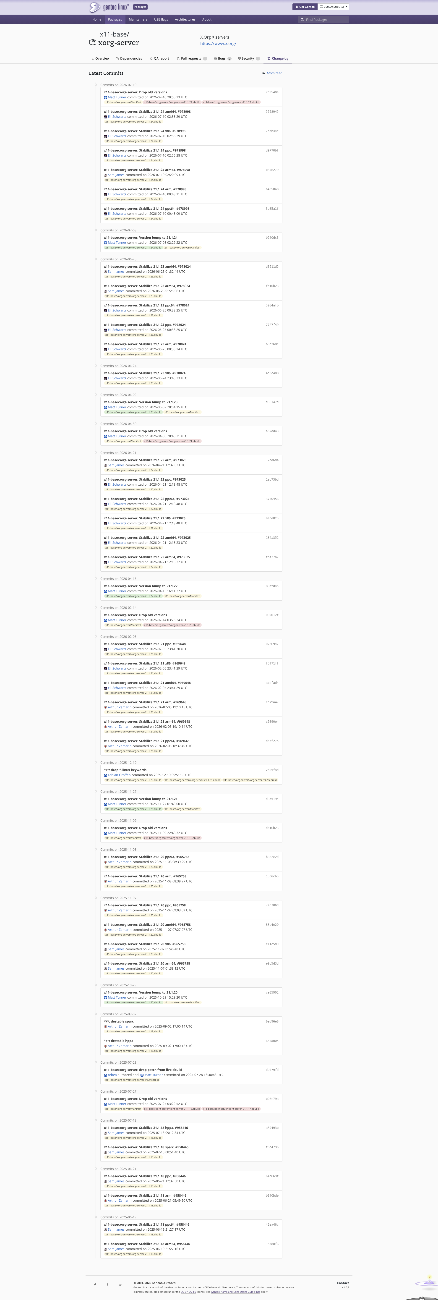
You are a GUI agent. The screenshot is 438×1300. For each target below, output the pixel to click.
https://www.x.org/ (218, 43)
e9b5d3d (272, 963)
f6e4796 (272, 1147)
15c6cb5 (272, 876)
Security (249, 58)
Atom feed (274, 73)
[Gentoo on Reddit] (120, 1284)
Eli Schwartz (117, 116)
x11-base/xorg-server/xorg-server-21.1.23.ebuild (231, 102)
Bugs (223, 58)
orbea (112, 1074)
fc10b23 (272, 286)
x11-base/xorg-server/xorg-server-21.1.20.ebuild (172, 625)
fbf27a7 (272, 557)
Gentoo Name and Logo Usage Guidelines (235, 1291)
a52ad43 (272, 431)
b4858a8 (272, 189)
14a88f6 (272, 1244)
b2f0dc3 (272, 237)
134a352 (272, 537)
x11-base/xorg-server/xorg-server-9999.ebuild (250, 780)
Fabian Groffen (119, 775)
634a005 (272, 1041)
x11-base (113, 34)
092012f (272, 615)
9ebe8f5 (272, 518)
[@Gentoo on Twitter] (95, 1284)
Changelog (279, 58)
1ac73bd (272, 479)
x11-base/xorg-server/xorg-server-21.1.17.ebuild (231, 1108)
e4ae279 (272, 170)
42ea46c (272, 1224)
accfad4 (272, 683)
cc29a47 (272, 702)
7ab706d (272, 905)
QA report (161, 58)
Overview (102, 58)
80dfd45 (272, 586)
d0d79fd (272, 1070)
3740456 (272, 499)
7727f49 (272, 325)
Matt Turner (117, 97)
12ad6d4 (272, 460)
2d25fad (272, 770)
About (206, 19)
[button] (305, 6)
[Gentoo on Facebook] (107, 1284)
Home (96, 19)
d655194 (272, 799)
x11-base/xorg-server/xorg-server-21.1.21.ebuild (172, 441)
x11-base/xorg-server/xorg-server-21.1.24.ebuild (133, 121)
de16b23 (272, 828)
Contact (343, 1283)
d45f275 (272, 741)
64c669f (272, 1176)
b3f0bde (272, 1195)
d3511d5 (272, 266)
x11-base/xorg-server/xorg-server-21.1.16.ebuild (172, 1108)
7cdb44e (272, 131)
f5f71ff (272, 663)
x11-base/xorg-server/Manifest (123, 102)
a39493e (272, 1128)
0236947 (272, 644)
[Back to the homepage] (109, 7)
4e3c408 (272, 373)
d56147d (272, 402)
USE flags (161, 19)
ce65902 (272, 992)
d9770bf (272, 150)
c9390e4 (272, 721)
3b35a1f (272, 208)
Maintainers (138, 19)
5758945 (272, 111)
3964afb (272, 305)
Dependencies (130, 58)
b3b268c (272, 344)
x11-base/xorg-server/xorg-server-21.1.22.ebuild (172, 102)
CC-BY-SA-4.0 (188, 1291)
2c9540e (272, 92)
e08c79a (272, 1099)
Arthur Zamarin (120, 707)
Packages (115, 19)
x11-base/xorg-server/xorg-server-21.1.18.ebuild (172, 838)
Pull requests (193, 58)
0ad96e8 (272, 1021)
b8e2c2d (272, 857)
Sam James (116, 175)
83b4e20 (272, 924)
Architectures (185, 19)
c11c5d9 (272, 944)
